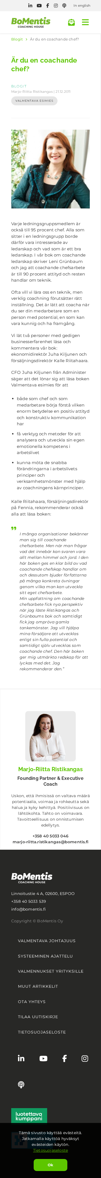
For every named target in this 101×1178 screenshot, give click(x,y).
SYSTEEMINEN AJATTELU (45, 956)
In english (82, 5)
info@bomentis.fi (28, 909)
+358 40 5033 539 (28, 901)
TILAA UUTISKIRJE (38, 1016)
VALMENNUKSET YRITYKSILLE (51, 971)
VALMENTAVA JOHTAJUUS (47, 940)
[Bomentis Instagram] (56, 6)
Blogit (17, 39)
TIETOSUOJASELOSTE (42, 1032)
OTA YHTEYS (32, 1001)
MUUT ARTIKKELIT (38, 986)
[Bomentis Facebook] (47, 6)
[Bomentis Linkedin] (30, 6)
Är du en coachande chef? (54, 39)
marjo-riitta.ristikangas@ (50, 842)
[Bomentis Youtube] (39, 6)
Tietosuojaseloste (50, 1150)
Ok (50, 1165)
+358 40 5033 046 (50, 836)
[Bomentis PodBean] (64, 6)
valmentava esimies (34, 101)
